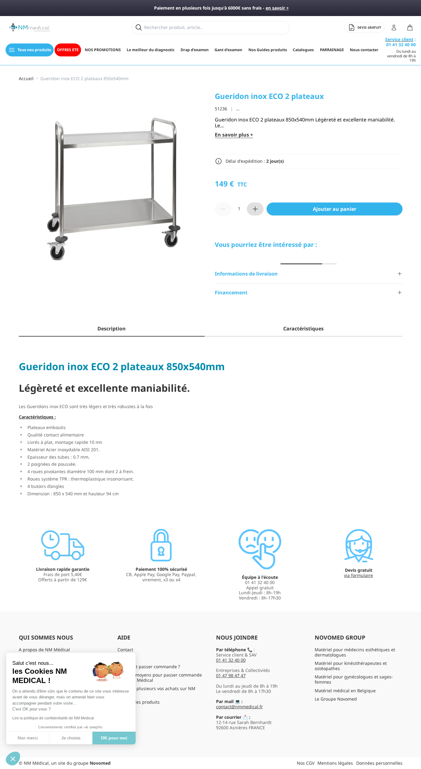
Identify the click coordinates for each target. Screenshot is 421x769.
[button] (13, 758)
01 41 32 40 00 (231, 660)
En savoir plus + (234, 135)
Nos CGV (305, 763)
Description (111, 328)
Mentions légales (335, 763)
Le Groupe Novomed (336, 699)
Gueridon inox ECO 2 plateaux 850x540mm (84, 78)
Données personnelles (379, 763)
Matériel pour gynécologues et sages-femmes (354, 679)
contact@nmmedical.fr (239, 707)
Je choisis (70, 737)
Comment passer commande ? (148, 666)
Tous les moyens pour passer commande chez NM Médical (159, 677)
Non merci (28, 737)
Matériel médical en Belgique (345, 690)
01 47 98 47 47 (231, 675)
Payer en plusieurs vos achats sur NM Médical (156, 691)
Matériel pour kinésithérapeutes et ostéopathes (351, 665)
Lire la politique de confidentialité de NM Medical (53, 718)
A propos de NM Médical (44, 649)
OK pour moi (114, 737)
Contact (125, 649)
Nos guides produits (138, 702)
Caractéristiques (303, 328)
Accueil (26, 78)
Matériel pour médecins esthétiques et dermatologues (355, 652)
